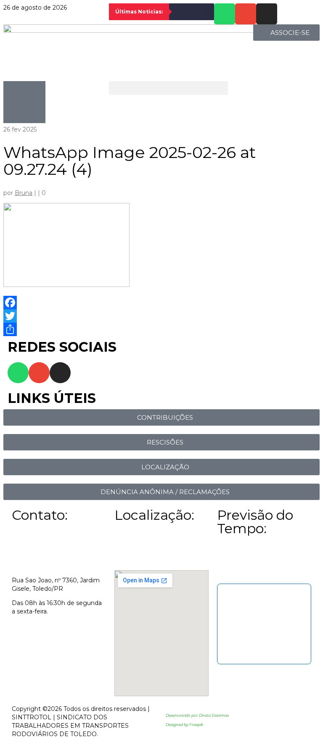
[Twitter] (161, 316)
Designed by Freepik (184, 724)
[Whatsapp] (224, 13)
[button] (161, 88)
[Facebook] (161, 302)
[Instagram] (266, 13)
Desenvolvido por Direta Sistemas (197, 715)
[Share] (161, 329)
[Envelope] (245, 13)
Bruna (23, 193)
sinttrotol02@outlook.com (50, 625)
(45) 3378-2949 (34, 640)
